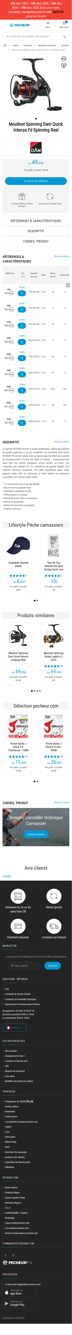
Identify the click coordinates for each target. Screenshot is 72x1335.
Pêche (15, 45)
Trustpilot (7, 884)
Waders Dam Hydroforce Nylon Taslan (39, 566)
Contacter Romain (36, 842)
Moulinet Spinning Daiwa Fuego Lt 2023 (42, 660)
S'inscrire (52, 973)
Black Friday (10, 1150)
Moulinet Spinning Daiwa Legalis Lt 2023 (10, 660)
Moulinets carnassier (47, 45)
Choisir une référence (37, 181)
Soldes (8, 1134)
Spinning (64, 45)
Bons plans (10, 1145)
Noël (7, 1155)
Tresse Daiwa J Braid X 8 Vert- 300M (53, 751)
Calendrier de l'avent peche (17, 1170)
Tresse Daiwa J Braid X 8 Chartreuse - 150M (18, 751)
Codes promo (11, 1124)
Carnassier (27, 45)
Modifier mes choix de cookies (19, 1089)
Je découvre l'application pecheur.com (23, 1292)
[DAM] (36, 147)
